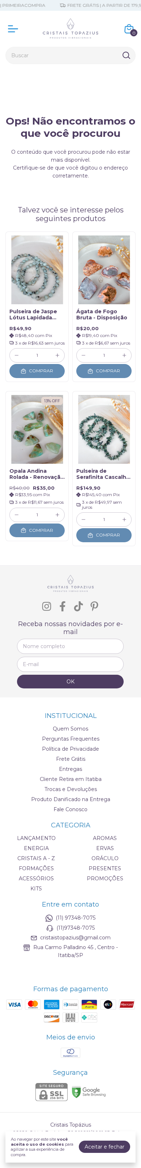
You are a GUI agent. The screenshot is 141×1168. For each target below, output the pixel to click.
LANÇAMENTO (36, 838)
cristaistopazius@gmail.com (75, 937)
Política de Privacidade (70, 749)
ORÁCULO (105, 858)
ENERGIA (36, 848)
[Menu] (14, 29)
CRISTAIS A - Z (36, 858)
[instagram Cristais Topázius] (47, 606)
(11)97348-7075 (75, 928)
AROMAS (105, 838)
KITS (36, 888)
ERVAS (105, 848)
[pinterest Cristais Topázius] (94, 606)
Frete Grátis (70, 759)
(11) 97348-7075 (75, 918)
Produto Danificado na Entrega (70, 799)
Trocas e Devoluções (70, 789)
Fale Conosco (70, 809)
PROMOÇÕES (105, 878)
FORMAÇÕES (36, 868)
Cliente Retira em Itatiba (71, 779)
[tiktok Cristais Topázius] (78, 606)
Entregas (70, 769)
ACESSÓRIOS (36, 878)
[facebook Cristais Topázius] (62, 606)
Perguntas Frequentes (70, 739)
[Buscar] (126, 55)
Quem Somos (70, 728)
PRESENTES (105, 868)
